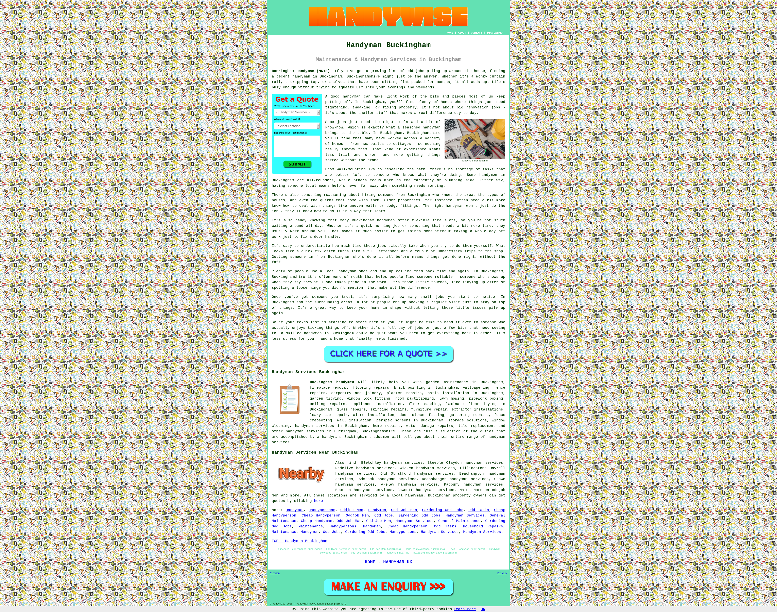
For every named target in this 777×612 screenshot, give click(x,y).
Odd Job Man (404, 510)
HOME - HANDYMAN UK (388, 562)
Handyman (295, 510)
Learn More (465, 609)
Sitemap (275, 573)
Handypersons (322, 510)
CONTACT (476, 32)
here (318, 501)
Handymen (377, 510)
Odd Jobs (383, 515)
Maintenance (310, 526)
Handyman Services (465, 515)
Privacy (502, 573)
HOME (450, 32)
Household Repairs (483, 526)
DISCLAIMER (495, 32)
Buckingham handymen (332, 382)
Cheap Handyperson (321, 515)
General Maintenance (459, 521)
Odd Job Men (378, 521)
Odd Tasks (478, 510)
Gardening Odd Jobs (442, 510)
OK (483, 609)
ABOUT (462, 32)
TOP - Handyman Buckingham (299, 541)
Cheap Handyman (316, 521)
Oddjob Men (351, 510)
